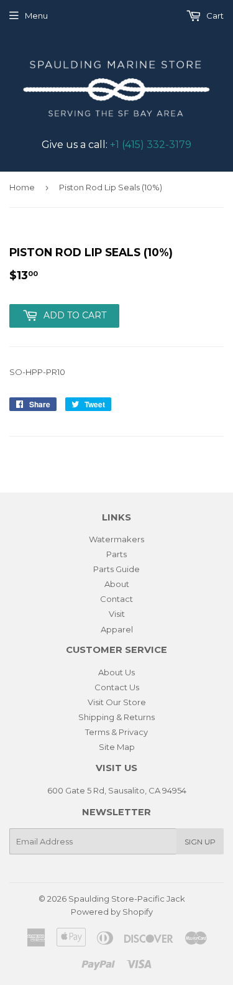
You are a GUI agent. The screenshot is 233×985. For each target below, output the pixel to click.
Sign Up (200, 841)
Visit (117, 614)
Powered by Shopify (112, 912)
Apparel (117, 629)
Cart (214, 16)
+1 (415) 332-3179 (150, 144)
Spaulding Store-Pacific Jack (126, 899)
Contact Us (116, 687)
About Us (116, 672)
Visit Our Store (117, 702)
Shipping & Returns (116, 717)
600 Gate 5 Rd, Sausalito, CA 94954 (116, 790)
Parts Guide (116, 569)
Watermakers (116, 539)
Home (22, 187)
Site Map (117, 747)
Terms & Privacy (116, 732)
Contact (116, 599)
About (116, 584)
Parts (116, 554)
